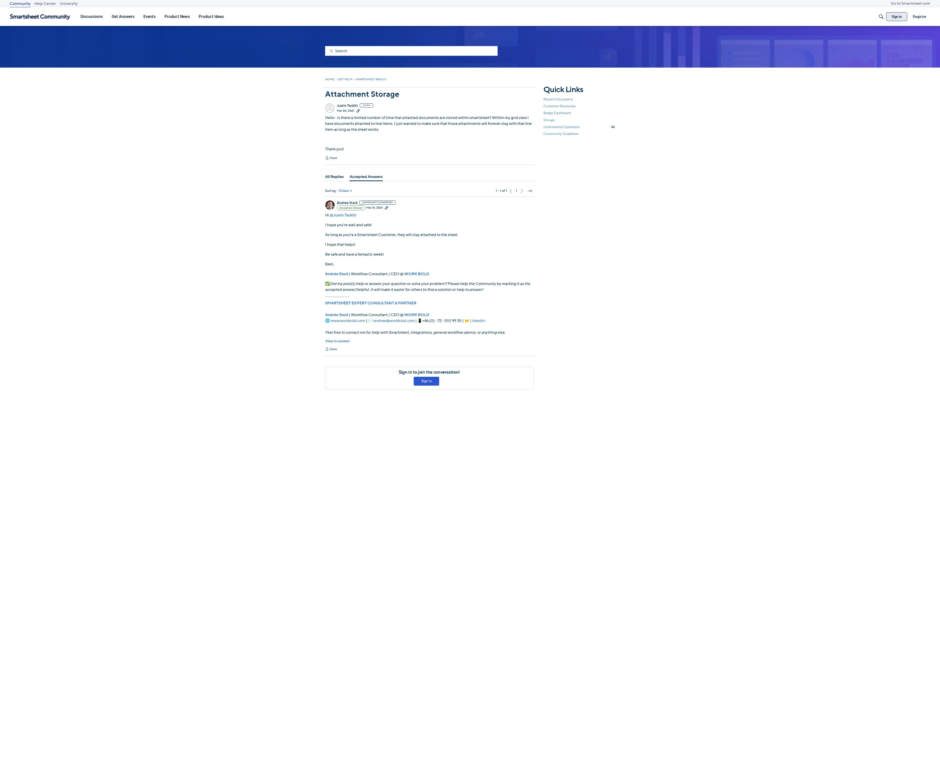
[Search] (881, 16)
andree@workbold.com (394, 320)
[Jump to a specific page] (530, 191)
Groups (549, 120)
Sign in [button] (426, 381)
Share (331, 158)
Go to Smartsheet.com (910, 3)
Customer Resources (559, 106)
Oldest (344, 191)
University (69, 3)
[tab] (334, 177)
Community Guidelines (560, 133)
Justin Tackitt (347, 106)
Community (20, 3)
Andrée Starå (347, 203)
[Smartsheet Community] (40, 16)
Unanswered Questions (579, 127)
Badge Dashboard (557, 113)
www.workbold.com (348, 320)
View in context (337, 341)
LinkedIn (477, 320)
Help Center (45, 3)
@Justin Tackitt (343, 215)
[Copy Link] (358, 110)
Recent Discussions (558, 99)
